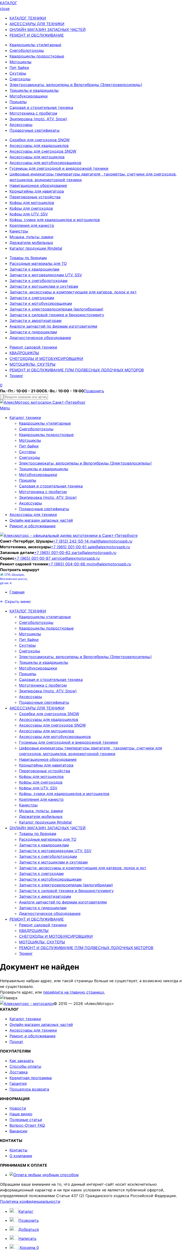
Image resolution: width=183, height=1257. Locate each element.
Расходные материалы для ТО (38, 263)
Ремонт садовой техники (33, 347)
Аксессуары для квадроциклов (39, 145)
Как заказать (22, 1060)
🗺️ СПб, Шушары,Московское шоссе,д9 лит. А (14, 579)
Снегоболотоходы (27, 50)
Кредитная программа (31, 1077)
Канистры (19, 231)
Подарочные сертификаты (35, 130)
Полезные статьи (26, 1119)
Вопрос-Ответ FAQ (27, 1125)
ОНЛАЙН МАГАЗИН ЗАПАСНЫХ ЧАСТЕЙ (48, 29)
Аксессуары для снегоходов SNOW (43, 151)
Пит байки (19, 67)
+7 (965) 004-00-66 (67, 564)
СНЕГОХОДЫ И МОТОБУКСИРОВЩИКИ (46, 358)
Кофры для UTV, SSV (29, 214)
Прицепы (18, 101)
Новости (18, 1108)
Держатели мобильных (31, 242)
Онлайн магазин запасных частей (41, 520)
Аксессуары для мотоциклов (37, 157)
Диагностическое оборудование (40, 337)
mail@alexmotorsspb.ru (111, 541)
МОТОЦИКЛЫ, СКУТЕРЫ (33, 364)
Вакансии (18, 1131)
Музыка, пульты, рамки (31, 236)
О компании (21, 1155)
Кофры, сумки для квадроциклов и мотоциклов (55, 219)
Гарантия (18, 1083)
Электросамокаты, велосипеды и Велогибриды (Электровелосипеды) (76, 84)
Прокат (16, 1041)
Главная (17, 592)
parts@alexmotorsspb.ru (94, 552)
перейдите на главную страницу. (74, 992)
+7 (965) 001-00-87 (33, 558)
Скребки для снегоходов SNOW (40, 139)
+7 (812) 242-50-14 (71, 541)
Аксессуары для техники (33, 514)
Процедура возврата (29, 1089)
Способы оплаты (25, 1066)
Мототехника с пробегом (33, 113)
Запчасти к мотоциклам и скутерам (44, 286)
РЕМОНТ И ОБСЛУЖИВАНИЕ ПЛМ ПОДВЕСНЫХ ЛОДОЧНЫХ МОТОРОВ (77, 370)
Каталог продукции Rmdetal (36, 248)
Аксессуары (21, 124)
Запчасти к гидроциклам (33, 332)
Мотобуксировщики (29, 96)
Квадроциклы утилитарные (35, 44)
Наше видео (21, 1113)
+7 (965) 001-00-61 (69, 546)
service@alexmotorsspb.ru (76, 558)
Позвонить (94, 390)
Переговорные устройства (35, 196)
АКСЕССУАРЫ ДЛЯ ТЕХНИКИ (37, 23)
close (5, 8)
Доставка (19, 1072)
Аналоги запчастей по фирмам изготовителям (53, 326)
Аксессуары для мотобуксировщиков (45, 162)
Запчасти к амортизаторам (35, 320)
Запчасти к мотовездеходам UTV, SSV (46, 274)
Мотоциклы (20, 61)
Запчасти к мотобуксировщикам (41, 303)
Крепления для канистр (32, 225)
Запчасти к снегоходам (32, 297)
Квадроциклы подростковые (37, 56)
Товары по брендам (28, 257)
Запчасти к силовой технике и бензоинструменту (57, 314)
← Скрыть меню (15, 601)
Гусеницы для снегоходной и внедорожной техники (59, 168)
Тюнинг (16, 375)
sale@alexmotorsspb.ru (109, 546)
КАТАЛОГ (8, 2)
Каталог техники (25, 417)
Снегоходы (20, 79)
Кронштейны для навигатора (37, 191)
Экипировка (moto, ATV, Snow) (38, 118)
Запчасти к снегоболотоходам (38, 280)
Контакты (18, 1150)
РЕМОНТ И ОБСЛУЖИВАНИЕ (37, 35)
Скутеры (18, 73)
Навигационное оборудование (38, 185)
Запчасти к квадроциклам (34, 269)
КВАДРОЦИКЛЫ (24, 352)
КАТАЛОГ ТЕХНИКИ (28, 18)
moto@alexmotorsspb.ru (108, 564)
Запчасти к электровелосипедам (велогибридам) (56, 309)
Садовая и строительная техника (41, 107)
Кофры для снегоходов (31, 208)
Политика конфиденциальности (30, 1201)
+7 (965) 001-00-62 (53, 552)
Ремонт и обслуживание (33, 526)
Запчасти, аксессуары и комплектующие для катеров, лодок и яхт (73, 292)
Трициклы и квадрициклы (34, 90)
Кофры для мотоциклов (32, 202)
